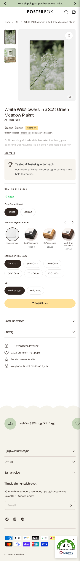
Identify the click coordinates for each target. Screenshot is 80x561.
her (31, 174)
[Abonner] (71, 505)
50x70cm (13, 273)
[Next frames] (73, 222)
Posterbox (19, 554)
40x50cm (52, 263)
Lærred (28, 211)
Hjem (7, 22)
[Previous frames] (65, 222)
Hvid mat (35, 290)
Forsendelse (25, 133)
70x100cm (33, 273)
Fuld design (14, 290)
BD (16, 22)
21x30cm (13, 263)
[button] (6, 11)
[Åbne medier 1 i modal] (69, 36)
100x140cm (54, 273)
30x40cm (32, 263)
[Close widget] (73, 539)
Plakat (11, 211)
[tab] (10, 37)
